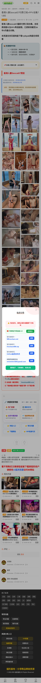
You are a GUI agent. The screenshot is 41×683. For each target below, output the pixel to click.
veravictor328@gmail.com (16, 361)
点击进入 (30, 331)
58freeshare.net (12, 339)
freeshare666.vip (13, 346)
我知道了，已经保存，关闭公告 (20, 368)
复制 (31, 338)
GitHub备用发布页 (13, 354)
